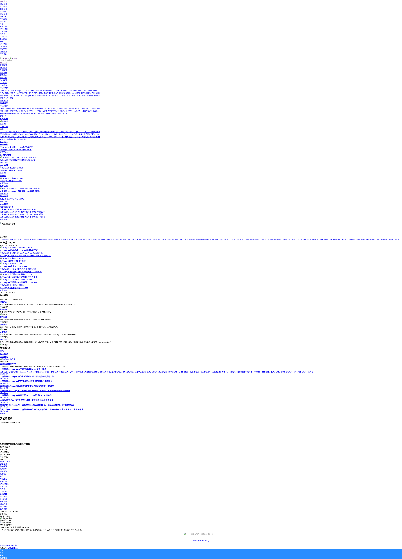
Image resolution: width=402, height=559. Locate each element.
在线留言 (4, 119)
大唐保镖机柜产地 (6, 207)
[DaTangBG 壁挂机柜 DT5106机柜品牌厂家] (16, 248)
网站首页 (3, 1)
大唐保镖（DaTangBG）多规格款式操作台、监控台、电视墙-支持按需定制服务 (261, 239)
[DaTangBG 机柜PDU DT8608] (11, 258)
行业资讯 (4, 196)
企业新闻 (4, 204)
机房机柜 (4, 144)
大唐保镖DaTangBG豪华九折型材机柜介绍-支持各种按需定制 (22, 212)
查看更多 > (4, 101)
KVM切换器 (5, 155)
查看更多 (3, 290)
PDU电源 (4, 165)
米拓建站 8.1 (13, 548)
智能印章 (4, 186)
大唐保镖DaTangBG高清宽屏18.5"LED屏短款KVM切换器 (320, 239)
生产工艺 (4, 127)
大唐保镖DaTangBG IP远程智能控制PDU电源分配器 (19, 209)
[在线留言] (4, 121)
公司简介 (4, 85)
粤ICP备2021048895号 (201, 541)
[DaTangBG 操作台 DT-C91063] (11, 264)
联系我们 (4, 103)
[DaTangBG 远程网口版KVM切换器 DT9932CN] (18, 269)
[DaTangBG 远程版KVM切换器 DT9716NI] (16, 274)
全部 (1, 24)
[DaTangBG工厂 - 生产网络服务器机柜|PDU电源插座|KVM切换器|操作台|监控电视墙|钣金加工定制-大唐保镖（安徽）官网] (9, 58)
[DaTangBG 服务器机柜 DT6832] (12, 285)
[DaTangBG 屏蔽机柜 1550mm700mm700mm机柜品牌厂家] (21, 253)
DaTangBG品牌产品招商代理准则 (12, 199)
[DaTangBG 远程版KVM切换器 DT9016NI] (16, 280)
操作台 (3, 176)
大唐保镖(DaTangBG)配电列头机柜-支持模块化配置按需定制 (372, 239)
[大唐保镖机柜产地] (7, 359)
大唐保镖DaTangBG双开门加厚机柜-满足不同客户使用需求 (21, 214)
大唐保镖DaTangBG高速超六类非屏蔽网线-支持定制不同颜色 (22, 217)
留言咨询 (3, 464)
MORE (2, 413)
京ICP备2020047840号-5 (8, 545)
